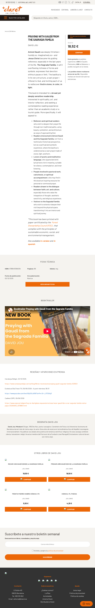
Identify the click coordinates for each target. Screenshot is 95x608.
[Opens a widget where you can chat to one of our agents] (86, 604)
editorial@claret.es (20, 599)
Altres (14, 31)
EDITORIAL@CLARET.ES (26, 2)
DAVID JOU (33, 45)
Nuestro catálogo (17, 18)
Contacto (88, 10)
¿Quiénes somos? (47, 590)
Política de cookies (77, 596)
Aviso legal (77, 590)
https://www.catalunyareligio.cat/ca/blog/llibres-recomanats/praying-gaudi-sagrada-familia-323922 (41, 384)
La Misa (47, 593)
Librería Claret (76, 10)
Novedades (55, 10)
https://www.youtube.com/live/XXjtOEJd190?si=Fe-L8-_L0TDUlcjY (28, 393)
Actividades (47, 596)
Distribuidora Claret (47, 602)
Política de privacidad (77, 593)
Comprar (79, 53)
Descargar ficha (47, 284)
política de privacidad (55, 551)
